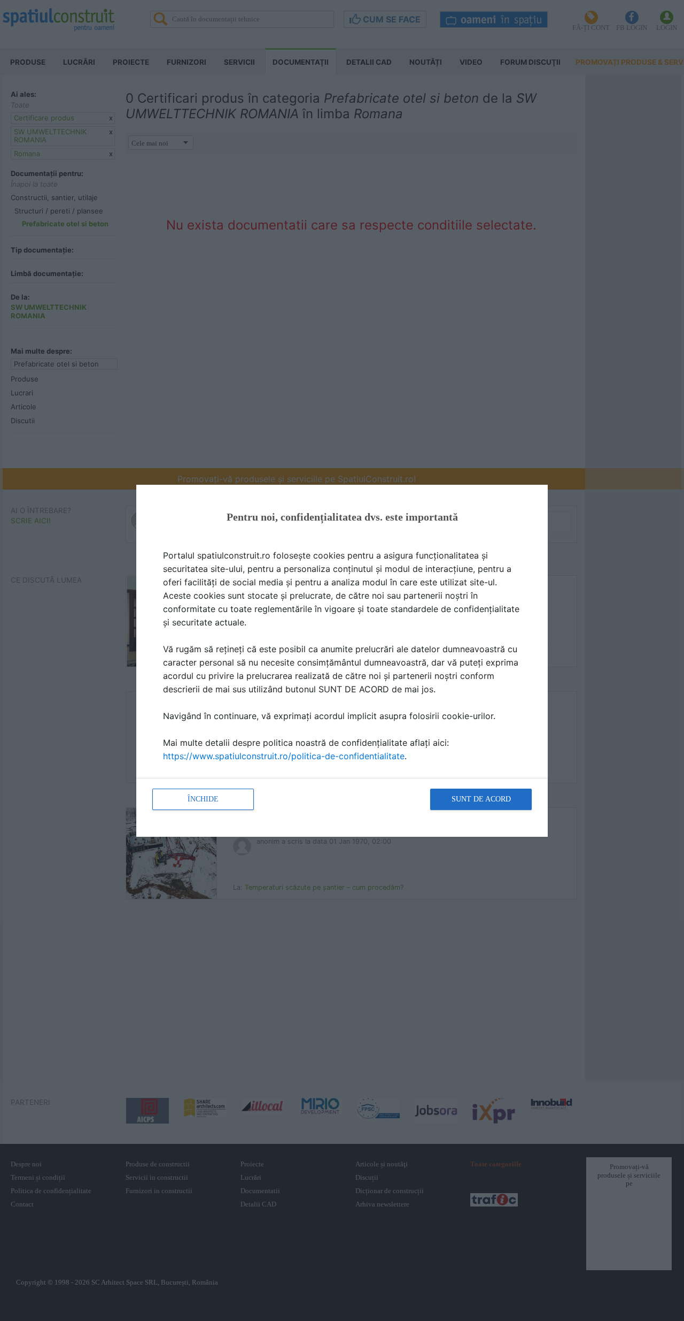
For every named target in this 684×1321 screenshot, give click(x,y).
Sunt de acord (481, 799)
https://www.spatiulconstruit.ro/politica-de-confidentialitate (284, 756)
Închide (203, 799)
